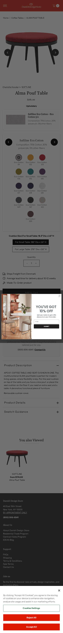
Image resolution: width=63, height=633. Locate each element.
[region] (31, 609)
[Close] (59, 590)
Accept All (31, 627)
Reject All (31, 617)
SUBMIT (46, 326)
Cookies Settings (31, 608)
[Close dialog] (59, 295)
